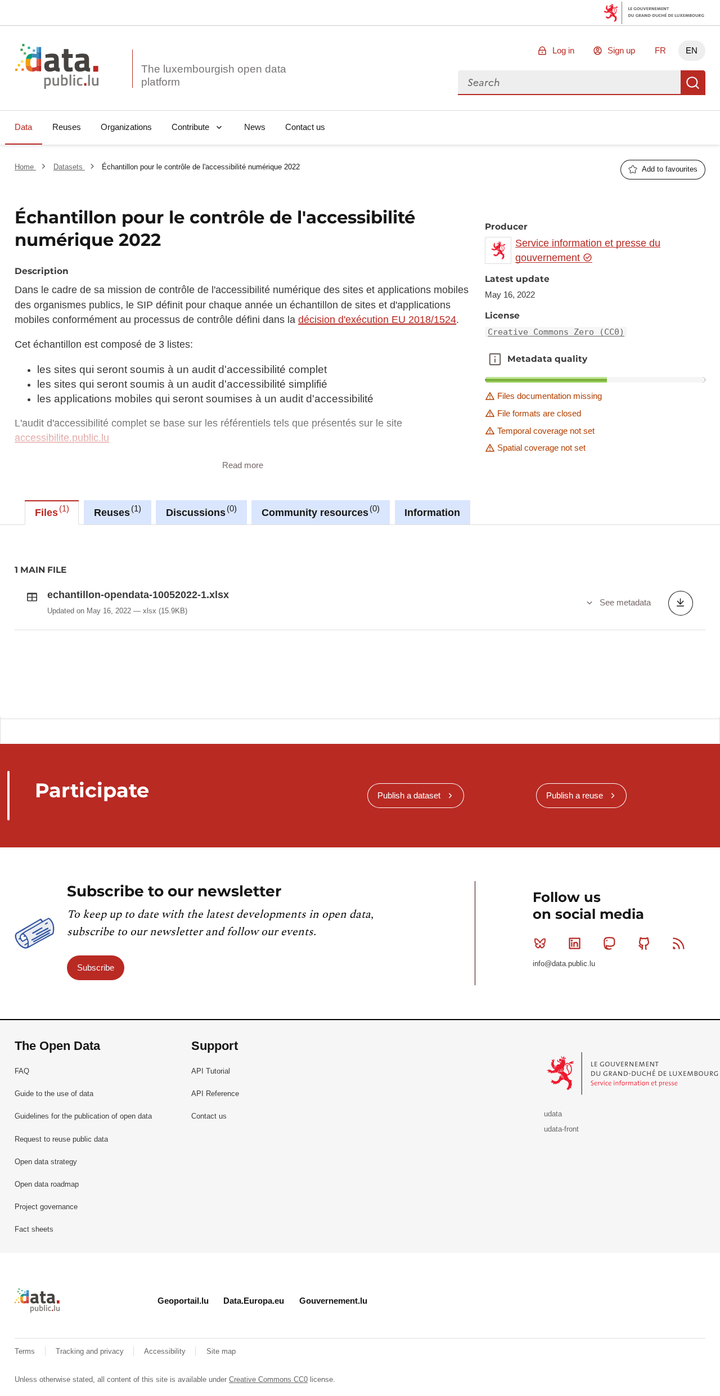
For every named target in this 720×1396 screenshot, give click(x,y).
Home (25, 167)
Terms (26, 1351)
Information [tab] (432, 512)
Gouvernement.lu (333, 1300)
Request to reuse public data (61, 1139)
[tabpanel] (360, 620)
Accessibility (166, 1351)
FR (660, 50)
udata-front (561, 1129)
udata (553, 1114)
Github (644, 943)
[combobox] (569, 82)
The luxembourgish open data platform (213, 75)
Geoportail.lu (183, 1300)
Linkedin (574, 943)
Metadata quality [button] (495, 359)
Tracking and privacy (91, 1351)
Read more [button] (242, 465)
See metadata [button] (625, 602)
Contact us (305, 127)
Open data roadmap (47, 1184)
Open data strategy (46, 1161)
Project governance (46, 1206)
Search (693, 82)
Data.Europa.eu (253, 1300)
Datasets (69, 167)
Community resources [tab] (319, 511)
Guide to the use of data (54, 1093)
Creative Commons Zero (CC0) (556, 332)
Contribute (190, 127)
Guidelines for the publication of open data (83, 1116)
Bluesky (540, 943)
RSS (678, 943)
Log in (563, 50)
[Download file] (680, 603)
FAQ (22, 1071)
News (255, 127)
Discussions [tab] (200, 511)
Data (23, 127)
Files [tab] (50, 511)
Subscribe (95, 967)
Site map (221, 1351)
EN (692, 50)
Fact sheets (34, 1229)
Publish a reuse (574, 795)
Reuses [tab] (116, 511)
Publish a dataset (408, 795)
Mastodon (609, 943)
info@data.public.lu (564, 963)
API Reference (215, 1093)
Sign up (621, 50)
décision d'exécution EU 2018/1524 (377, 319)
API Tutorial (210, 1071)
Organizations (126, 127)
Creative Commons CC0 (268, 1379)
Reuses (66, 127)
